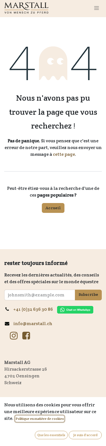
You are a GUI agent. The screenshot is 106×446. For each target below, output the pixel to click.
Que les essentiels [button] (51, 435)
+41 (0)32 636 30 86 (35, 309)
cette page (64, 154)
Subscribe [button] (88, 294)
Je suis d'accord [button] (85, 435)
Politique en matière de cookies (40, 418)
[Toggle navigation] (96, 8)
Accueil (53, 207)
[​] (14, 335)
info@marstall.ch (32, 323)
